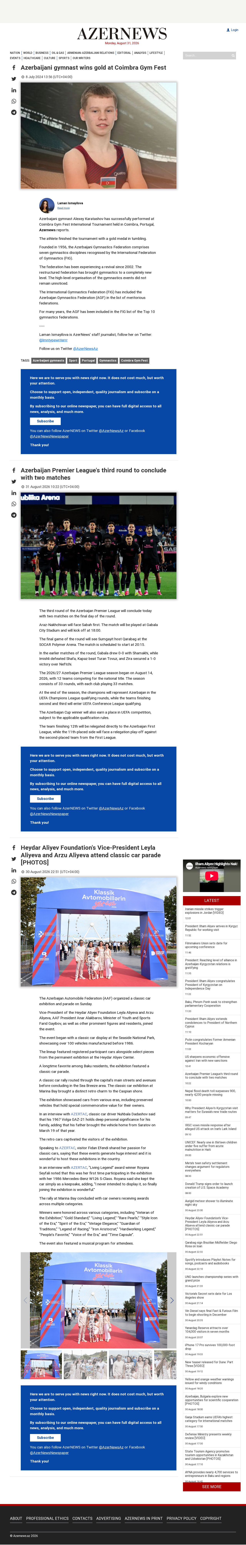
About (16, 1518)
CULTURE (49, 58)
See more (211, 1486)
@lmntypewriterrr (53, 340)
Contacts (82, 1518)
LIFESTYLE (156, 52)
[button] (14, 68)
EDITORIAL (124, 52)
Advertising (108, 1518)
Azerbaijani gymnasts (48, 360)
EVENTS (15, 58)
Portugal (88, 360)
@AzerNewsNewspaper (49, 436)
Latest (211, 900)
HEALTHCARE (32, 58)
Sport (73, 360)
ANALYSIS (140, 52)
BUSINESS (42, 52)
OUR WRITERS (81, 58)
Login (234, 30)
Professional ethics (47, 1518)
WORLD (27, 52)
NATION (15, 52)
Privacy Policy (181, 1518)
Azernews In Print (144, 1518)
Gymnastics (107, 360)
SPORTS (64, 58)
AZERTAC (79, 1114)
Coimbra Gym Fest (134, 360)
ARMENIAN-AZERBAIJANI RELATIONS (90, 52)
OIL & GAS (58, 52)
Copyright (211, 1518)
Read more (63, 208)
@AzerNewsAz (85, 348)
